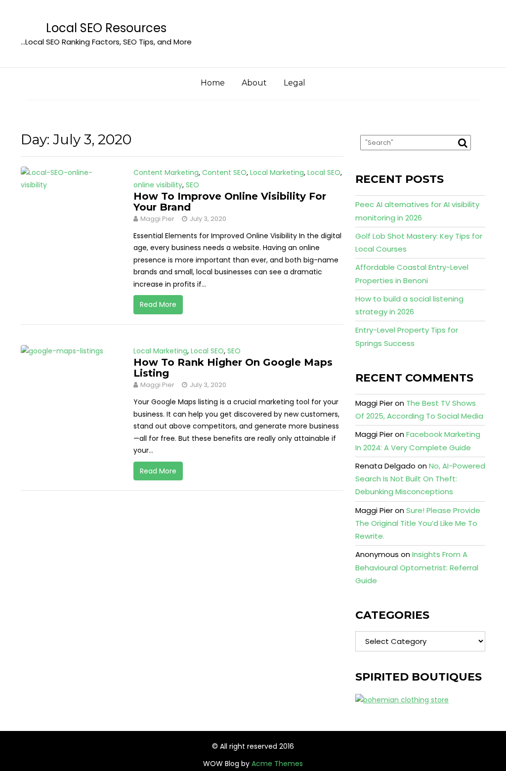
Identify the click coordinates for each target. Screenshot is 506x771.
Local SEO (323, 172)
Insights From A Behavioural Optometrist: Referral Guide (416, 567)
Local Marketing (277, 172)
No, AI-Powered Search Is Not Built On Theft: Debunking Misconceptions (420, 479)
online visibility (157, 185)
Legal (294, 82)
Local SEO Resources (106, 28)
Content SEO (224, 172)
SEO (192, 185)
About (254, 82)
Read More (158, 304)
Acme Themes (277, 764)
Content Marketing (166, 172)
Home (213, 82)
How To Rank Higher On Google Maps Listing (233, 367)
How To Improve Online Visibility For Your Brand (229, 201)
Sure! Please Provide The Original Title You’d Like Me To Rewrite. (417, 523)
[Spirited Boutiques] (402, 699)
